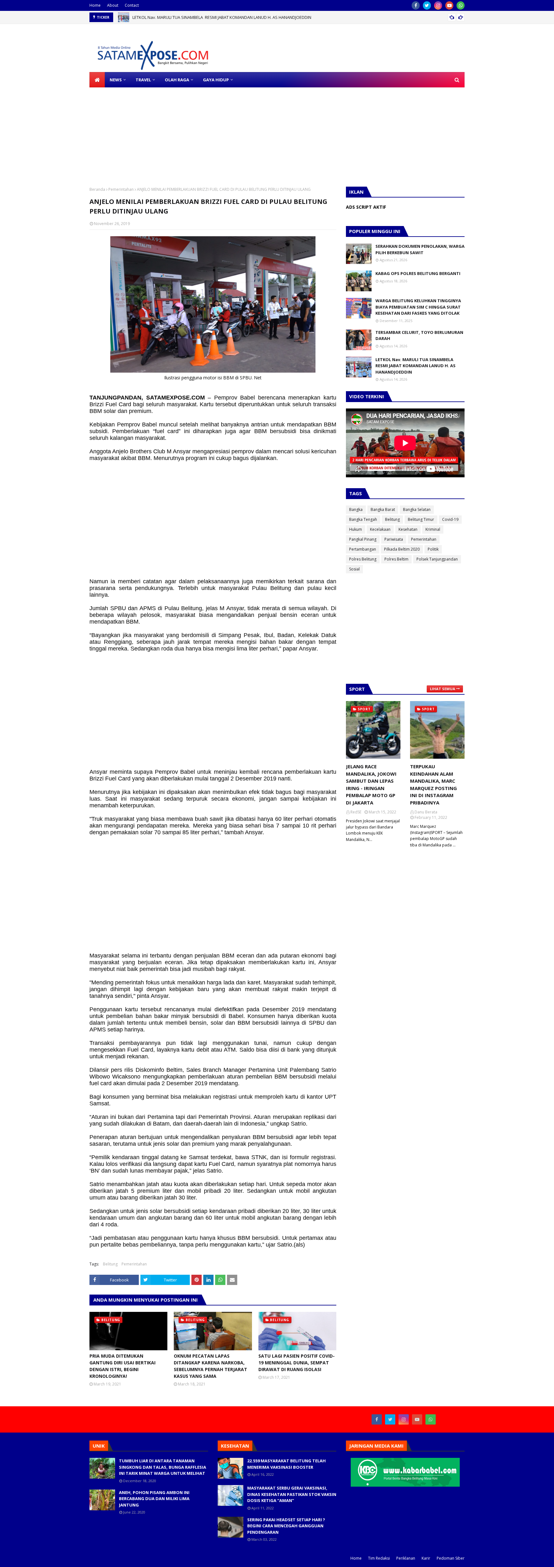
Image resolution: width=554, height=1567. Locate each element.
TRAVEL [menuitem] (143, 80)
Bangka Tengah (363, 519)
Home (95, 5)
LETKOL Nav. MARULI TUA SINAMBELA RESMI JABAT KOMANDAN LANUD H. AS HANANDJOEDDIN (221, 17)
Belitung (110, 1264)
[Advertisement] (192, 132)
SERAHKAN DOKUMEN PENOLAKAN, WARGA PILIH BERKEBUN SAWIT (420, 249)
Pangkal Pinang (362, 539)
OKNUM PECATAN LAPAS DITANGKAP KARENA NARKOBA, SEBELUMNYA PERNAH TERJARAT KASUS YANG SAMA (210, 1366)
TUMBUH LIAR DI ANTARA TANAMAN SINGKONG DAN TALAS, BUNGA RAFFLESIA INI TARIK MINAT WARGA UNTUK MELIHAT (162, 1467)
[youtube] (449, 5)
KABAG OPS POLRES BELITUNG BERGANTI (417, 273)
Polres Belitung (362, 559)
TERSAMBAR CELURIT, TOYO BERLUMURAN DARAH (419, 335)
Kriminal (432, 529)
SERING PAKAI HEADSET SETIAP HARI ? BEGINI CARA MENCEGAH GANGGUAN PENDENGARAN (286, 1526)
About (112, 5)
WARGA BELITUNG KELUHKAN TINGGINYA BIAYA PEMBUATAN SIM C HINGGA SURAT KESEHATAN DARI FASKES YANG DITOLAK (418, 307)
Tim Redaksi (379, 1558)
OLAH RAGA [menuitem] (177, 80)
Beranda (97, 189)
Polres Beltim (396, 559)
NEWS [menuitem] (116, 80)
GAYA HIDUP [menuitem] (216, 80)
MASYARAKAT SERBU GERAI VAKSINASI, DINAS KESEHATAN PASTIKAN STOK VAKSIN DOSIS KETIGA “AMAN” (291, 1494)
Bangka (356, 509)
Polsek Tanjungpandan (437, 559)
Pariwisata (393, 539)
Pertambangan (362, 549)
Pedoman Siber (451, 1558)
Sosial (354, 569)
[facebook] (416, 5)
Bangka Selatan (417, 509)
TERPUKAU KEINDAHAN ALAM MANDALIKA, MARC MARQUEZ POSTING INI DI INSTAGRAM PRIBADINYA (433, 784)
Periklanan (405, 1558)
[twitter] (427, 5)
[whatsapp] (461, 5)
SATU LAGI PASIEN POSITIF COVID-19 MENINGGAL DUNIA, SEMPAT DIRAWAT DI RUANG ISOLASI (296, 1362)
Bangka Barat (383, 509)
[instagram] (438, 5)
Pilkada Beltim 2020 (402, 549)
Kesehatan (408, 529)
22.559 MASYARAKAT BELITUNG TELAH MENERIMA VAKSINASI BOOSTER (286, 1464)
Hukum (355, 529)
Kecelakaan (380, 529)
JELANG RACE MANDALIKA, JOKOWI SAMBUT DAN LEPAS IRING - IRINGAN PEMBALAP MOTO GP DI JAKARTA (371, 784)
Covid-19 (450, 519)
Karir (426, 1558)
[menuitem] (97, 79)
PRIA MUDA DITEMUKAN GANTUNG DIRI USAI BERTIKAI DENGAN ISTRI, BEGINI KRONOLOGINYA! (122, 1366)
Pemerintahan (121, 189)
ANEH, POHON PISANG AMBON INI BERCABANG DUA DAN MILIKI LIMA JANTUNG (154, 1499)
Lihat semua (442, 688)
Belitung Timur (421, 519)
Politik (433, 549)
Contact (132, 5)
